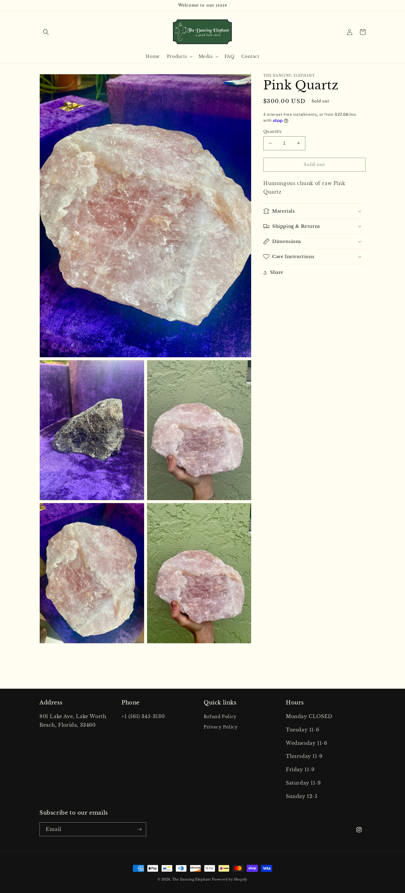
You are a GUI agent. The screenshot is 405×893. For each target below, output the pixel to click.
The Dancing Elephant (192, 879)
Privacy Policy (220, 727)
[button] (45, 32)
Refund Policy (220, 716)
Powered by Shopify (229, 879)
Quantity (272, 131)
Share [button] (276, 272)
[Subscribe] (139, 829)
